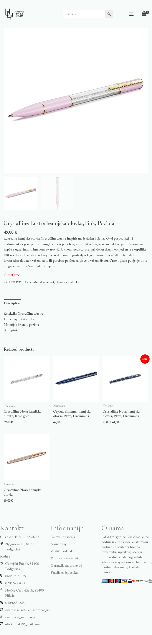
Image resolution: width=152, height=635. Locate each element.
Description (12, 303)
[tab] (12, 303)
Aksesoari (47, 282)
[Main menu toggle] (131, 14)
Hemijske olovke (67, 282)
